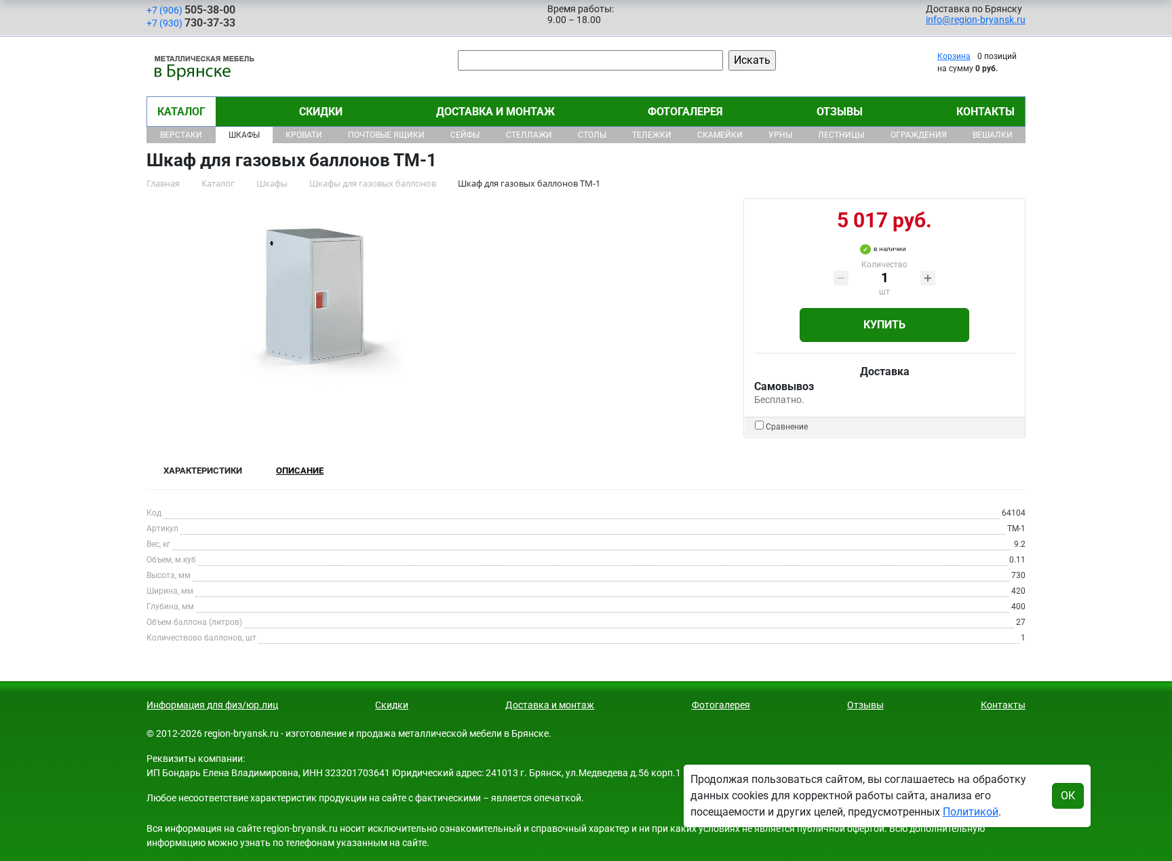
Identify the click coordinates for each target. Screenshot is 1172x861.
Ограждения (919, 135)
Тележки (651, 135)
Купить (884, 324)
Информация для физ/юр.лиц (212, 705)
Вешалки (993, 135)
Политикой (970, 811)
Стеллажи (529, 135)
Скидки (321, 111)
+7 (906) (190, 9)
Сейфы (465, 135)
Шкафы (244, 135)
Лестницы (841, 135)
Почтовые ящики (386, 135)
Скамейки (720, 135)
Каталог (181, 111)
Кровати (304, 135)
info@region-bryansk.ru (976, 19)
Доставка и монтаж (495, 111)
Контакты (985, 111)
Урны (780, 135)
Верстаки (181, 135)
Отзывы (840, 111)
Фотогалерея (685, 111)
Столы (592, 135)
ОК (1068, 795)
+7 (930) (190, 22)
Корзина (954, 56)
